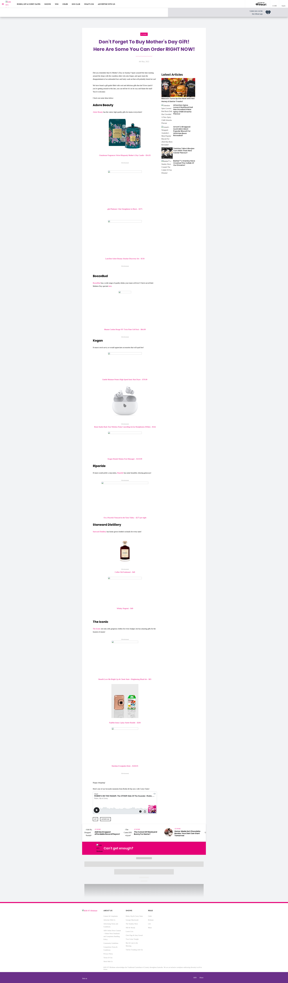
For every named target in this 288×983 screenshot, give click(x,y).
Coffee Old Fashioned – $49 (125, 572)
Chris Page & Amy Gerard (134, 935)
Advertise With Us (109, 920)
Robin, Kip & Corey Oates (28, 4)
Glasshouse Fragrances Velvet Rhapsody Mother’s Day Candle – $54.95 (125, 155)
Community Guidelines (111, 943)
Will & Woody (130, 928)
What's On (89, 4)
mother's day (105, 819)
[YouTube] (182, 848)
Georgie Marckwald (132, 920)
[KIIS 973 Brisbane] (10, 4)
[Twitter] (177, 848)
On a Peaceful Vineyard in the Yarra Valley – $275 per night (125, 518)
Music (150, 928)
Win (56, 4)
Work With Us (108, 961)
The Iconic (96, 629)
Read (150, 910)
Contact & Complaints (111, 916)
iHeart (201, 977)
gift (95, 819)
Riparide (120, 473)
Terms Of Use (108, 958)
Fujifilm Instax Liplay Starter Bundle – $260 (125, 723)
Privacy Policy (108, 954)
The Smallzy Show (132, 924)
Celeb (65, 4)
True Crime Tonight (132, 939)
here (110, 286)
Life (149, 924)
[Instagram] (171, 848)
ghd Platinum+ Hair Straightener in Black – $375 (124, 209)
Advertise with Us (106, 4)
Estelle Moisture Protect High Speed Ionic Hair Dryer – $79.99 (124, 379)
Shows (47, 4)
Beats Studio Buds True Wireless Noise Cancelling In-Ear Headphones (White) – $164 (125, 427)
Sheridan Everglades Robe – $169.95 (125, 766)
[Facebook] (166, 848)
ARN (195, 977)
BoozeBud (96, 283)
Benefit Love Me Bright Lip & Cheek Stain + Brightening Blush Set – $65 (124, 679)
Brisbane (151, 920)
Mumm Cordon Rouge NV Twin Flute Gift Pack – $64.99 (125, 329)
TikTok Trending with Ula (134, 950)
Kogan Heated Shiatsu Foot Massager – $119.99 (125, 459)
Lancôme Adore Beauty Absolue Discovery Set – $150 (124, 259)
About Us (108, 910)
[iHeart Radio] (187, 848)
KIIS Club (76, 4)
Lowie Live (129, 931)
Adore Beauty (98, 112)
